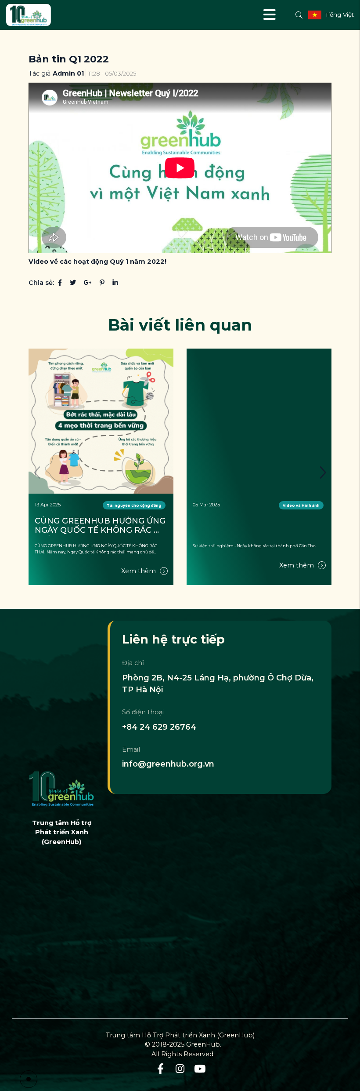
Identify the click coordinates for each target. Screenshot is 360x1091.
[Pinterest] (102, 283)
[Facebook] (60, 283)
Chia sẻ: (41, 283)
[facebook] (160, 1069)
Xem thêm (139, 571)
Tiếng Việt (339, 14)
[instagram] (180, 1069)
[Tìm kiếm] (298, 15)
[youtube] (200, 1069)
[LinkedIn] (115, 283)
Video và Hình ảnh (301, 505)
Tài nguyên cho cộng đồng (134, 505)
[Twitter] (73, 283)
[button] (322, 473)
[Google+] (88, 283)
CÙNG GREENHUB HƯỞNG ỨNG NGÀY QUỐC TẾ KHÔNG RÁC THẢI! (101, 525)
